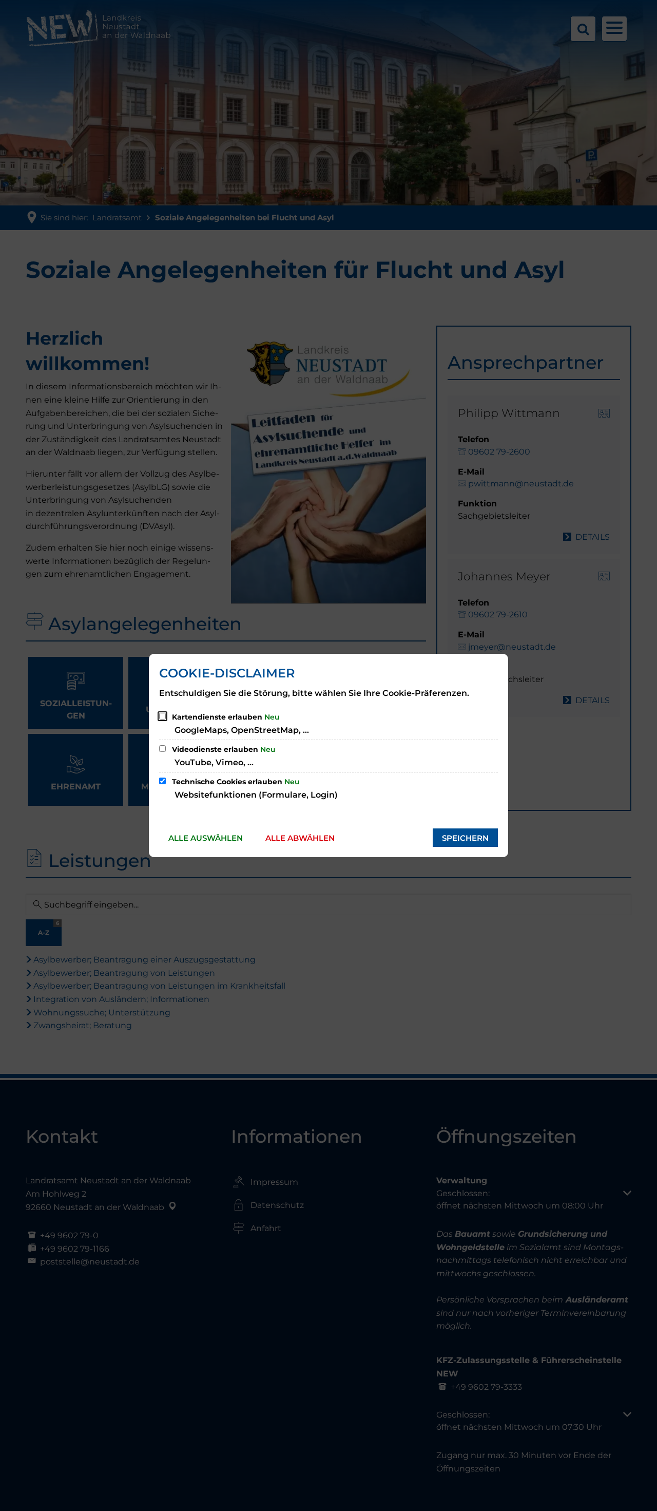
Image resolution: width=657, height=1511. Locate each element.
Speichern (465, 838)
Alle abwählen (300, 838)
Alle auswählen (205, 838)
